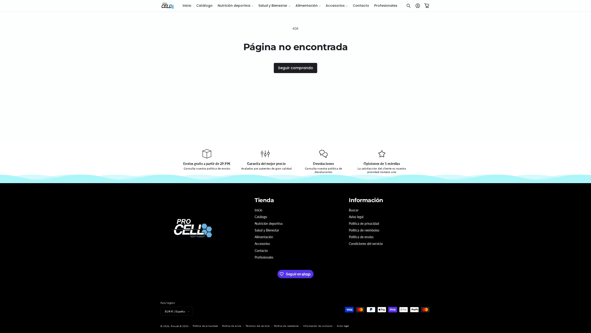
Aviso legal (356, 217)
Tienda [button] (264, 200)
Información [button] (366, 200)
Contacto (261, 251)
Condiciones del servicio (366, 244)
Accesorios (262, 244)
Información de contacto (318, 325)
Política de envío (231, 325)
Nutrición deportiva (269, 223)
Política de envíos (361, 237)
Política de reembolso (364, 230)
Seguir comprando (295, 68)
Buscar (354, 210)
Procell (175, 326)
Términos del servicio (258, 325)
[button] (235, 5)
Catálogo (261, 217)
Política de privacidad (364, 223)
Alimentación (264, 237)
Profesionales (264, 257)
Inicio (258, 210)
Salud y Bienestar (267, 230)
